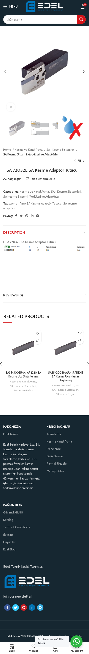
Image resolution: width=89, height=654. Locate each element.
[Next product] (83, 161)
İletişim (8, 535)
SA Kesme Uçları (23, 390)
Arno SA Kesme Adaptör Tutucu (40, 203)
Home (7, 149)
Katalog (8, 520)
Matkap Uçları (55, 471)
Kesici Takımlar (58, 427)
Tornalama (54, 434)
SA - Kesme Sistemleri (60, 149)
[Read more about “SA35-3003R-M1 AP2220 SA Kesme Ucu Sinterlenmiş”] (37, 340)
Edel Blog (9, 549)
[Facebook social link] (16, 216)
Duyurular (9, 542)
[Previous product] (75, 161)
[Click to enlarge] (10, 107)
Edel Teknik (10, 434)
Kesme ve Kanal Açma (29, 149)
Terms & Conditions (16, 527)
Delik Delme (55, 456)
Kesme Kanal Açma (59, 441)
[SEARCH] (81, 19)
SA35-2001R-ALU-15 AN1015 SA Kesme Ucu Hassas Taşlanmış (65, 376)
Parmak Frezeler (57, 463)
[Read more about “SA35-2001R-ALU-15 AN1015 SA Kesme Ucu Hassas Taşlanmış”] (80, 340)
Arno (14, 203)
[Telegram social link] (37, 216)
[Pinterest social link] (27, 216)
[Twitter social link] (21, 216)
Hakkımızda (12, 427)
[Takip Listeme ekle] (37, 333)
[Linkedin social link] (32, 216)
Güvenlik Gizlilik (13, 512)
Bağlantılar (12, 505)
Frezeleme (54, 449)
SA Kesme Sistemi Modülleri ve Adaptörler (31, 154)
